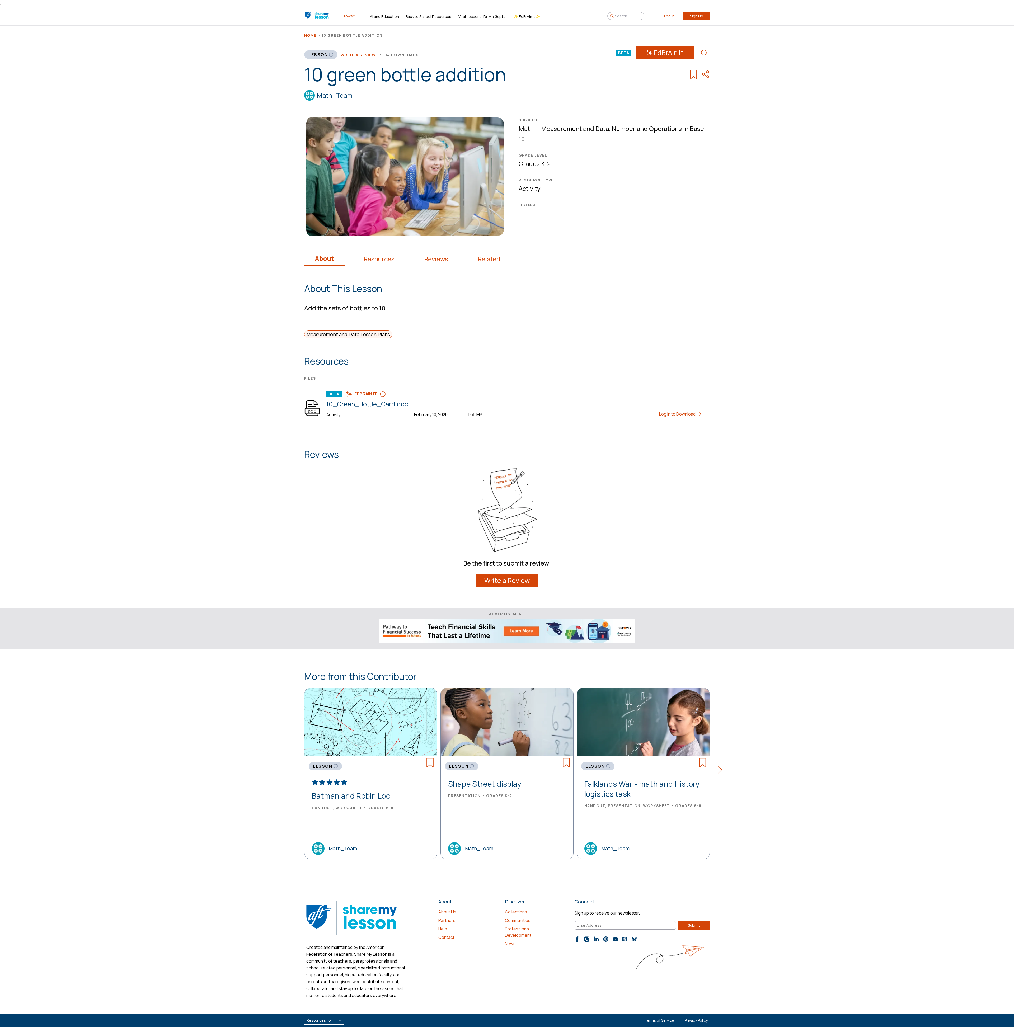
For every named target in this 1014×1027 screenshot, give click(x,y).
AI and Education (384, 16)
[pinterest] (605, 939)
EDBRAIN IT (365, 394)
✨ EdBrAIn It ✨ (527, 16)
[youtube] (615, 939)
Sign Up (696, 15)
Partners (447, 920)
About (324, 258)
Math (526, 128)
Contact (446, 937)
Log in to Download (677, 414)
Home (310, 35)
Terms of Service (659, 1020)
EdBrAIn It (668, 52)
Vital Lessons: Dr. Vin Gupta (481, 16)
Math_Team (334, 95)
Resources (379, 259)
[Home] (317, 16)
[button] (721, 770)
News (510, 943)
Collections (516, 912)
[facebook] (577, 939)
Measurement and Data (575, 128)
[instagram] (586, 939)
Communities (518, 920)
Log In (669, 15)
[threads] (624, 939)
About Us (447, 912)
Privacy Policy (696, 1020)
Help (442, 929)
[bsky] (634, 939)
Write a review (358, 54)
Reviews (436, 259)
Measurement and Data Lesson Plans (348, 334)
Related (489, 259)
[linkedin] (596, 939)
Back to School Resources (428, 16)
